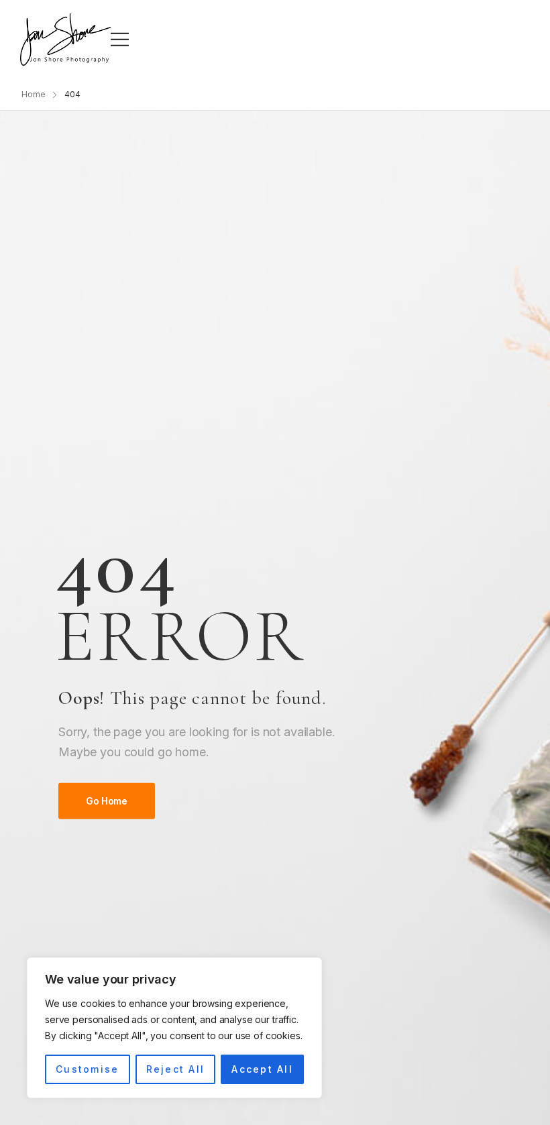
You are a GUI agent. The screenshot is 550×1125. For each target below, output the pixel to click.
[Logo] (65, 39)
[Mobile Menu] (120, 39)
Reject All (175, 1069)
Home (33, 94)
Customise (87, 1069)
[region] (174, 1027)
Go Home (106, 801)
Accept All (261, 1069)
